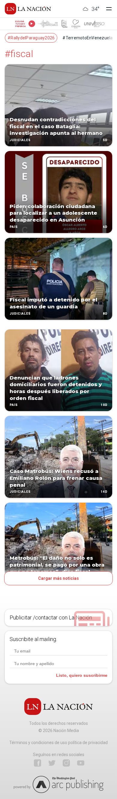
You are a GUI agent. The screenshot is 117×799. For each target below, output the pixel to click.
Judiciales (20, 140)
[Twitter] (52, 763)
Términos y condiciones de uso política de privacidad (58, 742)
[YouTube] (81, 763)
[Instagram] (66, 763)
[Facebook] (37, 763)
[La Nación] (28, 8)
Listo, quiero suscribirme (81, 675)
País (14, 227)
